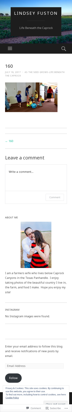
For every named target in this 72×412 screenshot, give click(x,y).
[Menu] (10, 48)
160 (9, 141)
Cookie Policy (12, 397)
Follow (13, 378)
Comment (54, 197)
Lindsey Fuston (36, 13)
